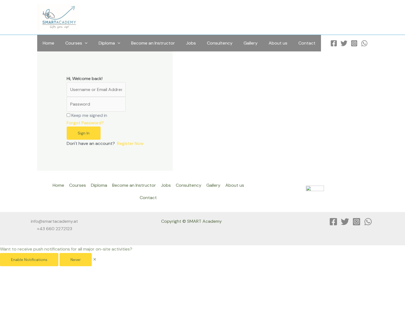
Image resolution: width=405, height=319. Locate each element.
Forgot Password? (85, 123)
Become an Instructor (153, 43)
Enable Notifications (29, 259)
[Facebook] (333, 43)
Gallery (251, 43)
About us (278, 43)
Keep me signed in (89, 115)
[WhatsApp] (364, 43)
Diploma (107, 43)
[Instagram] (354, 43)
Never (76, 259)
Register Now (130, 143)
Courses (73, 43)
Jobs (191, 43)
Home (48, 43)
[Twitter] (344, 43)
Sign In (84, 133)
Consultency (220, 43)
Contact (306, 43)
